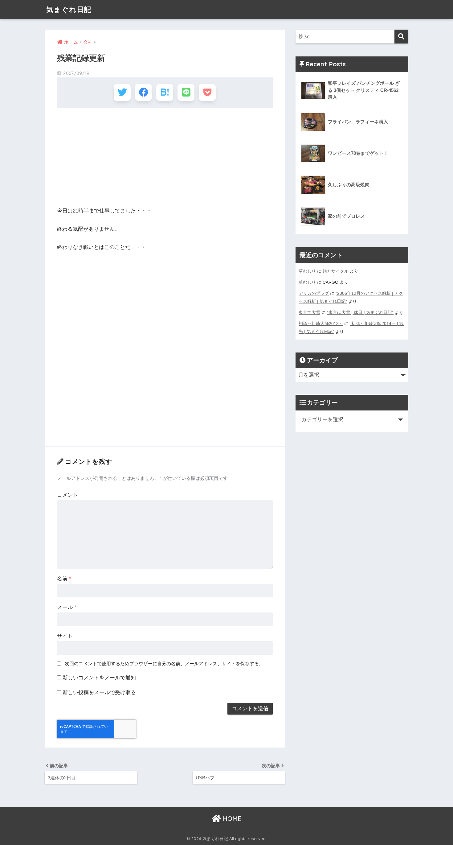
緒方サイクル (336, 271)
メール (66, 607)
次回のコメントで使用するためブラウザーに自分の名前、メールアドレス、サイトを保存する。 (164, 663)
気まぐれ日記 (69, 9)
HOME (231, 818)
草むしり (307, 271)
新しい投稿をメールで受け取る (99, 692)
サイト (65, 636)
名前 (64, 579)
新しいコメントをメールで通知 (99, 678)
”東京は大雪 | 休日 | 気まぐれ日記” (360, 312)
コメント (67, 495)
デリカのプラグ (314, 293)
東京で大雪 (309, 312)
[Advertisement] (165, 157)
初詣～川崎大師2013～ (321, 323)
